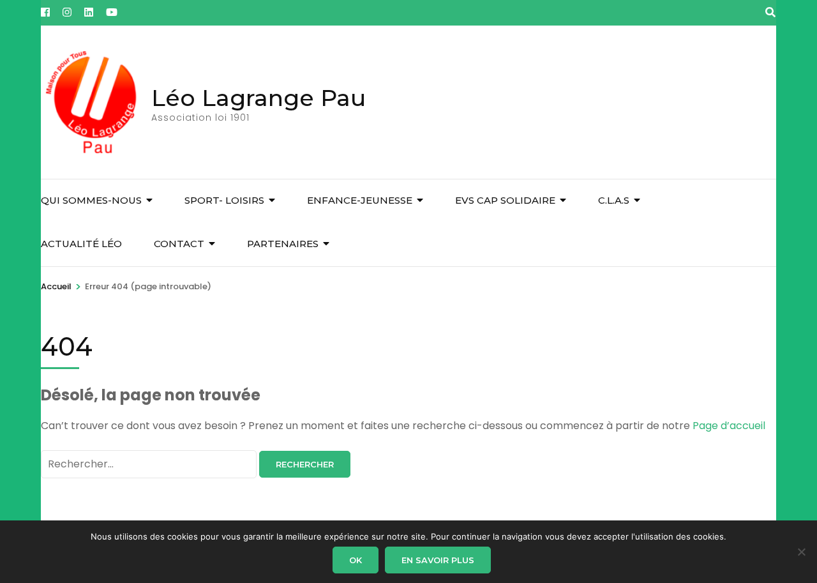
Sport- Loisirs (224, 200)
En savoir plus (437, 560)
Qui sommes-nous (91, 200)
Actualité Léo (81, 244)
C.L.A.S (613, 200)
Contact (179, 244)
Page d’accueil (729, 425)
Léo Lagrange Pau (258, 98)
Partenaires (283, 244)
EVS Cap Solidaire (505, 200)
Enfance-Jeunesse (359, 200)
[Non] (801, 551)
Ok (355, 560)
